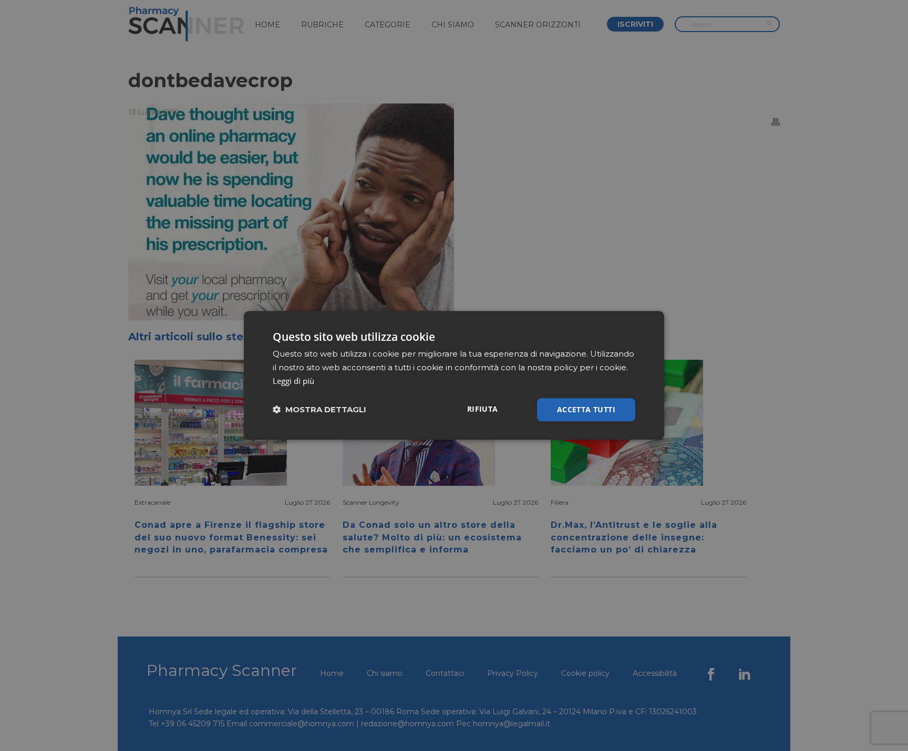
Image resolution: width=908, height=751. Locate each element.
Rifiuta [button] (482, 409)
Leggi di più (293, 381)
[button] (319, 410)
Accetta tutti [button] (586, 409)
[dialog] (454, 375)
